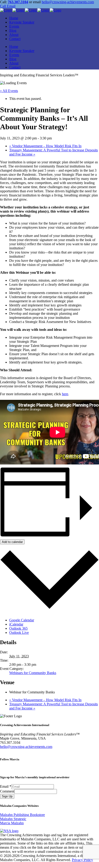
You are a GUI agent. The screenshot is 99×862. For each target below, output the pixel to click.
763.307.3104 (18, 2)
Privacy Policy (82, 860)
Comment (7, 791)
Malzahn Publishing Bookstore (22, 815)
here (65, 394)
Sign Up (7, 796)
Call (3, 6)
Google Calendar (21, 620)
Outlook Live (19, 632)
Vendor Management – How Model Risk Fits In (45, 146)
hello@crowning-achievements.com (68, 2)
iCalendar (16, 624)
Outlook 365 (18, 628)
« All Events (9, 91)
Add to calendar (12, 542)
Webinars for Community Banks (32, 673)
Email (10, 6)
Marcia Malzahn (12, 823)
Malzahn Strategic (13, 819)
